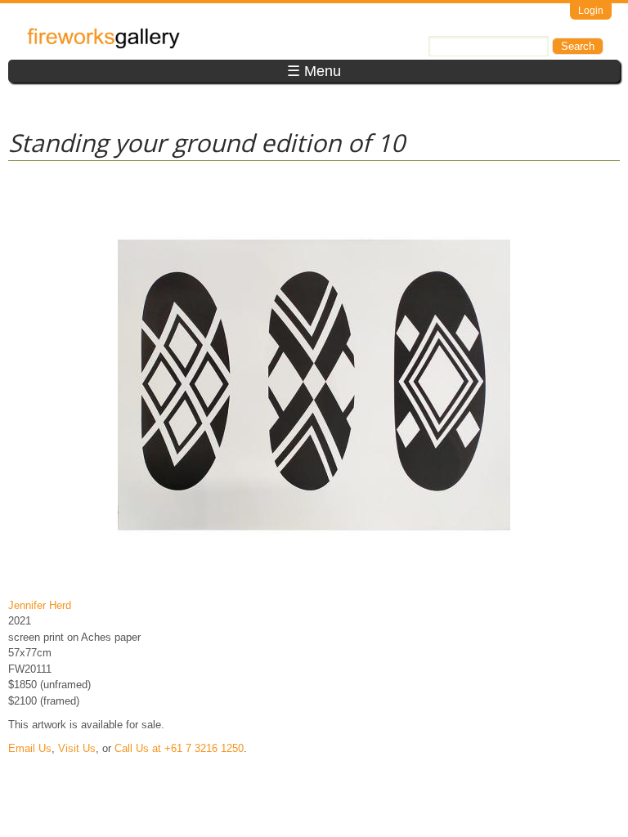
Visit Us (77, 748)
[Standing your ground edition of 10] (314, 581)
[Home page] (103, 45)
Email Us (30, 748)
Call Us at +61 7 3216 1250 (179, 748)
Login (590, 10)
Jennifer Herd (39, 605)
